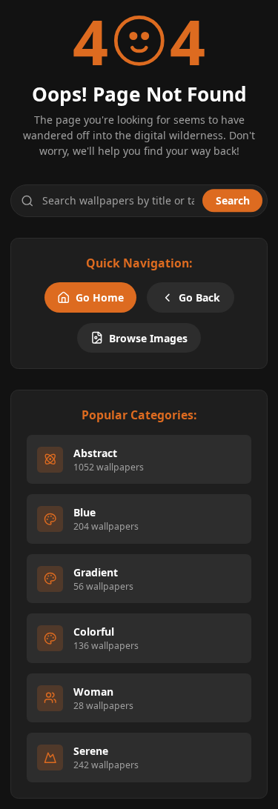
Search (233, 200)
